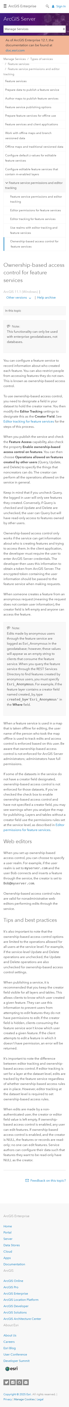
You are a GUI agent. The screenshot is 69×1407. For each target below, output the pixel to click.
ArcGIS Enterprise (22, 6)
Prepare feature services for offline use (30, 115)
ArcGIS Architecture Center (22, 1319)
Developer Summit (16, 1361)
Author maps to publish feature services (31, 98)
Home (7, 1226)
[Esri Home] (11, 1369)
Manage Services (14, 59)
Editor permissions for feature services (35, 210)
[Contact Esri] (26, 1382)
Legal (40, 1399)
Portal (7, 1232)
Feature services (18, 64)
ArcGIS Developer (16, 1306)
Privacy (7, 1399)
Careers (9, 1342)
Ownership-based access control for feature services (34, 244)
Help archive (46, 297)
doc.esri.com (15, 50)
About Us (9, 1335)
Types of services (41, 59)
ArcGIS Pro (10, 1287)
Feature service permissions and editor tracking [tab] (33, 185)
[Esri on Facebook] (13, 1382)
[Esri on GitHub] (19, 1382)
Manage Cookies (24, 1399)
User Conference (15, 1354)
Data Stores (11, 1245)
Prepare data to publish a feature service (32, 90)
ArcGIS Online (13, 1281)
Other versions (16, 297)
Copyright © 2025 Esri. (17, 1394)
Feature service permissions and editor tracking (31, 71)
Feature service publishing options (28, 107)
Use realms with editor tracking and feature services (34, 230)
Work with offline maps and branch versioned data (28, 135)
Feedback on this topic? (48, 1180)
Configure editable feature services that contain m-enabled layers (31, 172)
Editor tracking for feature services (33, 219)
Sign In (61, 6)
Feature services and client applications (31, 124)
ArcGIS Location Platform (21, 1300)
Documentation (14, 1264)
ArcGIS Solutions (15, 1312)
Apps (7, 1258)
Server (7, 1239)
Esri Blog (9, 1348)
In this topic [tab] (13, 310)
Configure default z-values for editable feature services (30, 158)
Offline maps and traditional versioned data (34, 146)
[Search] (48, 6)
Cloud (7, 1251)
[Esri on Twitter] (6, 1382)
